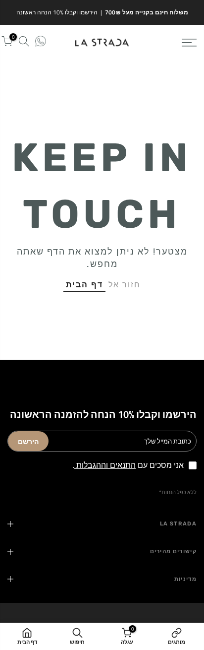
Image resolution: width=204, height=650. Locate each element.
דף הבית (84, 284)
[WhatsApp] (40, 43)
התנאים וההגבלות (105, 465)
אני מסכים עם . (128, 465)
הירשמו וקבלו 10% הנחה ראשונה (57, 12)
